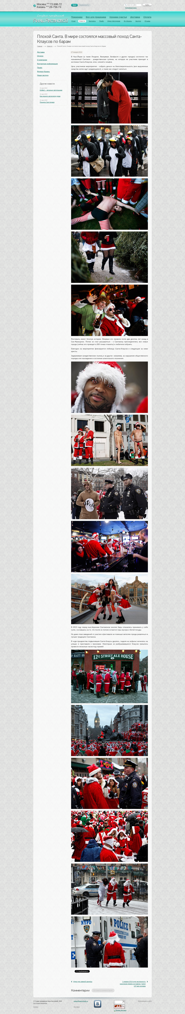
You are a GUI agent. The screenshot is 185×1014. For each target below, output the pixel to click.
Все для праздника (96, 17)
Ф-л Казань (128, 21)
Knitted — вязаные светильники (51, 90)
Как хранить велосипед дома (50, 96)
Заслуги (138, 21)
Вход (74, 5)
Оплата (147, 17)
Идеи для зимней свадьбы (82, 982)
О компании (42, 60)
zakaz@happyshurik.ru (81, 1001)
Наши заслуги (42, 75)
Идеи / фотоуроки (113, 21)
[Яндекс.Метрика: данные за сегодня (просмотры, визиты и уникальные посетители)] (120, 1010)
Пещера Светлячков (47, 102)
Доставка (135, 17)
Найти (147, 5)
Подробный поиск (131, 8)
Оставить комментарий (103, 990)
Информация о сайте (145, 1001)
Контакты (92, 21)
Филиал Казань (43, 71)
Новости (82, 21)
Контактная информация (47, 64)
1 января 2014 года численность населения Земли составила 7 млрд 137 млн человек (133, 984)
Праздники (76, 17)
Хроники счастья (118, 17)
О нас (73, 21)
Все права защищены (40, 1003)
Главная (39, 46)
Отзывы (147, 21)
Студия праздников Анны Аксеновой (51, 19)
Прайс (101, 21)
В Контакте (97, 1004)
